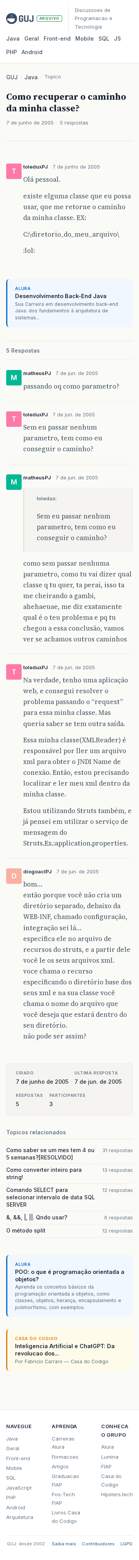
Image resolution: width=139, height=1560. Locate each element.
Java (13, 38)
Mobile (84, 38)
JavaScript (19, 1488)
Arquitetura (19, 1517)
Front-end (18, 1458)
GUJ (12, 77)
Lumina (110, 1457)
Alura (107, 1447)
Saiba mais (64, 1543)
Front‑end (57, 38)
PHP (11, 52)
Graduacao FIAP (65, 1480)
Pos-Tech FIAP (63, 1498)
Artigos (60, 1466)
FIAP (106, 1466)
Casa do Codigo (111, 1480)
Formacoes (65, 1457)
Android (32, 52)
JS (117, 38)
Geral (31, 38)
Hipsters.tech (117, 1494)
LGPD (126, 1543)
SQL (103, 38)
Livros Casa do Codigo (66, 1516)
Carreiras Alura (63, 1443)
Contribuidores (98, 1543)
